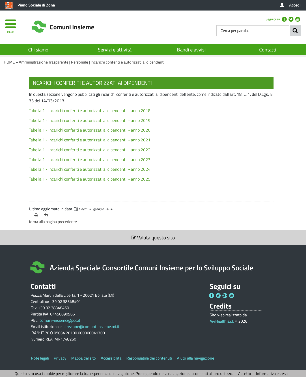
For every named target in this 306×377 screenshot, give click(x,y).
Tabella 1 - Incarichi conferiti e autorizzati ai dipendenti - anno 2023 (90, 159)
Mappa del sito (83, 358)
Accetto (244, 374)
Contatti (267, 49)
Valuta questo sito (155, 237)
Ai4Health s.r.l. (222, 321)
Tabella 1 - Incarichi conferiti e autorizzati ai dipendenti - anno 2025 (90, 179)
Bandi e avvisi (191, 49)
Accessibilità (111, 358)
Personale (79, 62)
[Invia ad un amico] (47, 215)
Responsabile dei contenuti (149, 358)
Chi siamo (38, 49)
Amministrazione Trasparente (43, 62)
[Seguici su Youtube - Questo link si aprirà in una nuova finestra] (297, 19)
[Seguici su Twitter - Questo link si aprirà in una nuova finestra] (291, 19)
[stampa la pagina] (37, 215)
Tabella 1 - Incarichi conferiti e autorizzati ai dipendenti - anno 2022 (90, 149)
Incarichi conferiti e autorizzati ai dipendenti (127, 62)
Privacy (60, 358)
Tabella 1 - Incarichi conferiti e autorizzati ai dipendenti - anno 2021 (90, 139)
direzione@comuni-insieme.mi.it (91, 327)
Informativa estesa (272, 374)
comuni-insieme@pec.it (59, 320)
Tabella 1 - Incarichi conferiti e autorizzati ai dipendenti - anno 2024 (90, 169)
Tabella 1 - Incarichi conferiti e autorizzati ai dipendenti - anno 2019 (90, 120)
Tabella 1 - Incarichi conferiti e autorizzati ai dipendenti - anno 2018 (90, 110)
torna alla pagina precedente (53, 222)
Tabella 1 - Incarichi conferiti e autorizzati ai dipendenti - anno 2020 (90, 130)
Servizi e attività (114, 49)
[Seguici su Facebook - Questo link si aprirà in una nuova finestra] (284, 19)
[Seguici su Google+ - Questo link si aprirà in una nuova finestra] (224, 295)
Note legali (40, 358)
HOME (9, 62)
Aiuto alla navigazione (195, 358)
